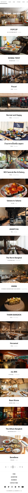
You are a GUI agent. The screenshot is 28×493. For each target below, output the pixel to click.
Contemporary (16, 117)
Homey (19, 32)
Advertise (14, 477)
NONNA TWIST (14, 58)
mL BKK (14, 371)
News (23, 1)
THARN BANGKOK (14, 314)
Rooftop (15, 89)
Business (14, 479)
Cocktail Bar (17, 374)
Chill (16, 203)
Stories (18, 1)
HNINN (14, 286)
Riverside (16, 146)
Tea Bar (15, 231)
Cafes (9, 1)
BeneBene (14, 457)
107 (20, 467)
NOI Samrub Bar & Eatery (14, 172)
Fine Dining (15, 317)
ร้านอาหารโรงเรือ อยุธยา (14, 143)
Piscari (14, 86)
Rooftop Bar (18, 260)
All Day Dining (16, 174)
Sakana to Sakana (14, 200)
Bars (14, 1)
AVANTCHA (14, 229)
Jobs (14, 474)
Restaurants (4, 1)
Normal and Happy (14, 115)
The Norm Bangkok (14, 257)
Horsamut (14, 343)
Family (17, 60)
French (19, 431)
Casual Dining (24, 289)
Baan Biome (14, 400)
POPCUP (14, 29)
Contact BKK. (14, 482)
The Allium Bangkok (14, 428)
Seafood (15, 346)
